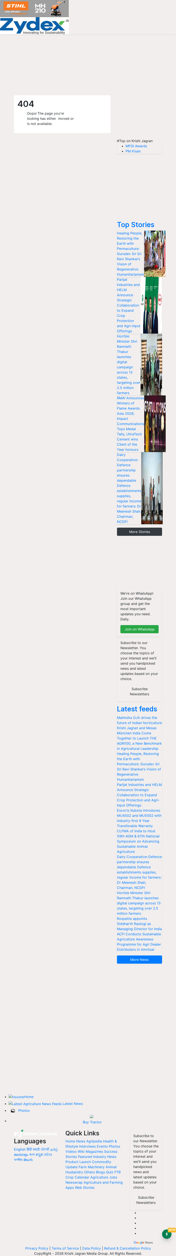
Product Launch (78, 1162)
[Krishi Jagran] (35, 1133)
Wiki (81, 1151)
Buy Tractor (92, 1122)
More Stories (139, 532)
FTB (117, 1172)
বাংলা (32, 1154)
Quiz (109, 1172)
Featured (85, 1156)
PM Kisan (133, 151)
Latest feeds (137, 709)
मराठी (36, 1149)
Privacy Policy (36, 1248)
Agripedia (94, 1141)
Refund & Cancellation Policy (127, 1248)
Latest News (73, 1103)
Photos (24, 1110)
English (20, 1149)
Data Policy (91, 1248)
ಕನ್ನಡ (40, 1154)
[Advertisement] (139, 116)
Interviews (87, 1146)
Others (89, 1172)
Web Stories (84, 1187)
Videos (71, 1151)
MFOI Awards (136, 146)
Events (102, 1146)
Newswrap (74, 1182)
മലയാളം (21, 1154)
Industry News (104, 1156)
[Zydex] (34, 25)
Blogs (100, 1172)
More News (139, 959)
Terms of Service (65, 1248)
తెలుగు (28, 1159)
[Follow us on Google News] (143, 1242)
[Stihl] (34, 8)
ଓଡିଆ (48, 1154)
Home (28, 1097)
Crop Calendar (77, 1177)
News (80, 1141)
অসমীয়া (18, 1159)
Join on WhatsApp (140, 629)
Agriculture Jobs (103, 1177)
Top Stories (135, 224)
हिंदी (29, 1149)
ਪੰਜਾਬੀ (45, 1149)
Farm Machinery (92, 1167)
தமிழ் (54, 1149)
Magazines (94, 1151)
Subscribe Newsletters (139, 691)
